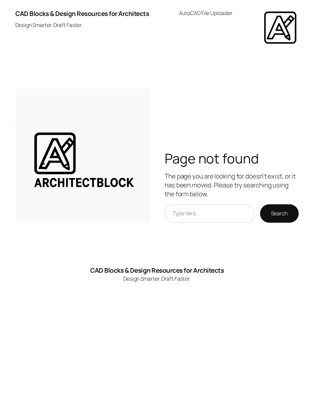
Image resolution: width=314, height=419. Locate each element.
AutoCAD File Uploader (205, 13)
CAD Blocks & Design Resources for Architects (82, 13)
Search (279, 213)
